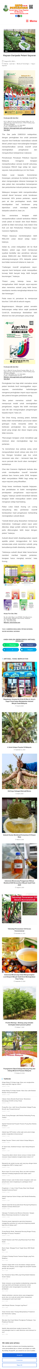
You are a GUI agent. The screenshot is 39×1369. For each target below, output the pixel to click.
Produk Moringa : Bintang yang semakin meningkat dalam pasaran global (19, 1024)
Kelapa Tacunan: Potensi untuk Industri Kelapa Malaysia (18, 1140)
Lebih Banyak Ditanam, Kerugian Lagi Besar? (14, 1305)
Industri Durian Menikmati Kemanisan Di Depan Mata (19, 836)
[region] (19, 1354)
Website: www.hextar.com (12, 622)
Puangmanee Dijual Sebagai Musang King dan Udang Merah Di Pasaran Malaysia (19, 1069)
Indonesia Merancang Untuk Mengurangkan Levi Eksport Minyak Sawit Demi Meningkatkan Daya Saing (19, 977)
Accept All (19, 1355)
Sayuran (17, 631)
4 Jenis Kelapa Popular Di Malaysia (19, 747)
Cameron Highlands (13, 629)
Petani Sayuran (26, 629)
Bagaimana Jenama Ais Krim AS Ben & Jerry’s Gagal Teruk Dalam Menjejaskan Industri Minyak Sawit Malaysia (19, 701)
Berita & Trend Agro (23, 63)
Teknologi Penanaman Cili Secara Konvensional (19, 930)
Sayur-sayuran (7, 631)
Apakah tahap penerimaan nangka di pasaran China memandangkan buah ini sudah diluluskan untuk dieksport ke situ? (19, 1330)
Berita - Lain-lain (9, 63)
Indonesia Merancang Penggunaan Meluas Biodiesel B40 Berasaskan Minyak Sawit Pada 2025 (19, 883)
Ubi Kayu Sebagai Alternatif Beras (19, 791)
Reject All (19, 1365)
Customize (20, 1360)
